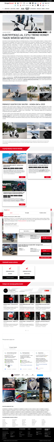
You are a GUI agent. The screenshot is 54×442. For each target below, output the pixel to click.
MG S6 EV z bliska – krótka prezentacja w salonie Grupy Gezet (11, 304)
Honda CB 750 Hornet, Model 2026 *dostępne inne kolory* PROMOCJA (30, 245)
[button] (50, 311)
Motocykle (13, 8)
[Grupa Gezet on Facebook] (6, 346)
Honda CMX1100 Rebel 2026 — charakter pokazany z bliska (27, 304)
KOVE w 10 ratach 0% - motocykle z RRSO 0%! (38, 165)
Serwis (17, 8)
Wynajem (39, 8)
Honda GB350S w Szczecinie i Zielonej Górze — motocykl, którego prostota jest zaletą (42, 304)
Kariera (43, 8)
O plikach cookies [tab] (42, 212)
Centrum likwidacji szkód (27, 9)
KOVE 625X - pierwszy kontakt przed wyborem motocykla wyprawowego (42, 321)
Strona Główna (5, 11)
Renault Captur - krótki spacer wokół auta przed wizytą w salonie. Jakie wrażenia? (27, 321)
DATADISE (49, 440)
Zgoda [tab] (11, 212)
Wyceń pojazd (22, 9)
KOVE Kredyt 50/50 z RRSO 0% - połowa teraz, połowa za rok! (13, 166)
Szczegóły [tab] (27, 212)
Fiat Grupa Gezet (25, 352)
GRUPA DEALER (45, 440)
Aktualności (33, 8)
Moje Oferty (49, 0)
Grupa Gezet (12, 290)
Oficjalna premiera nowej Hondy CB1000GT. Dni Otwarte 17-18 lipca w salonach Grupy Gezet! (13, 193)
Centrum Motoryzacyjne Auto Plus (14, 352)
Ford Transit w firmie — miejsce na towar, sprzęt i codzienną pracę (11, 321)
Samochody (7, 8)
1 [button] (25, 330)
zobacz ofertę (46, 253)
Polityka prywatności (22, 220)
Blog (9, 11)
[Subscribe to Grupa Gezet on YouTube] (47, 290)
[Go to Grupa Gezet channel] (6, 291)
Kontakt (47, 8)
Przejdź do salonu (10, 277)
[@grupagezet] (12, 375)
